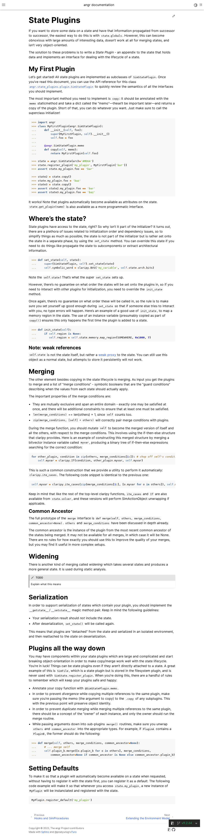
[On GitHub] (173, 830)
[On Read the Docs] (169, 830)
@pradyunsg (62, 831)
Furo (73, 831)
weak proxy (107, 355)
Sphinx (45, 831)
